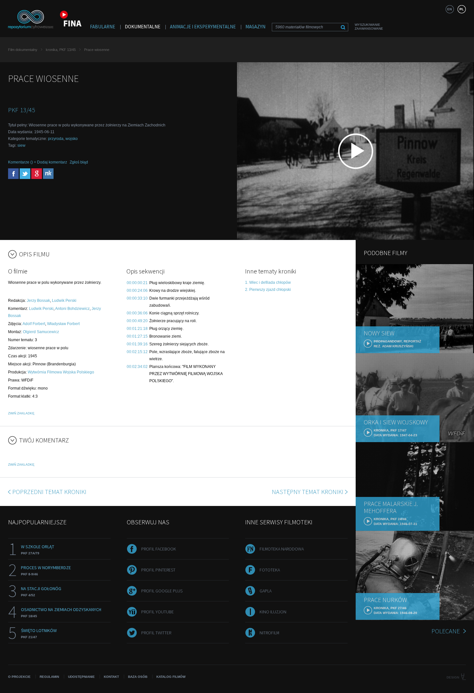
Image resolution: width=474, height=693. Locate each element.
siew (21, 145)
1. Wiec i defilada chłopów (268, 282)
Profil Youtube (157, 612)
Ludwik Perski (64, 300)
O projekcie (19, 676)
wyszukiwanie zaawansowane (369, 26)
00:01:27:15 (137, 336)
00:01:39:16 (137, 344)
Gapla (266, 591)
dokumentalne (142, 27)
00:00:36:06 (137, 313)
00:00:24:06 (137, 290)
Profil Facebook (158, 549)
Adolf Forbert (34, 324)
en (449, 9)
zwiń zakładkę (21, 413)
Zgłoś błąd (79, 162)
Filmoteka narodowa (282, 549)
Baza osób (137, 676)
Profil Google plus (162, 591)
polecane (445, 631)
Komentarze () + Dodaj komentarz (37, 162)
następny (307, 492)
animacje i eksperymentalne (203, 27)
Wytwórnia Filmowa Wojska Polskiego (61, 372)
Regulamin (49, 676)
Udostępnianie (81, 676)
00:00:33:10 (137, 298)
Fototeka (270, 570)
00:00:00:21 (137, 283)
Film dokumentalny (22, 50)
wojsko (71, 138)
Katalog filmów (170, 676)
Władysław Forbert (63, 324)
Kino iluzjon (273, 612)
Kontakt (111, 676)
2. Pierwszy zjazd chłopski (268, 289)
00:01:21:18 (137, 328)
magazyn (255, 27)
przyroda (56, 138)
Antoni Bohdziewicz (72, 308)
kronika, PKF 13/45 (61, 50)
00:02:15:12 (137, 352)
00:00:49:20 (137, 321)
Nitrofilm (269, 633)
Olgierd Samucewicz (41, 332)
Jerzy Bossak (38, 300)
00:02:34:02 (137, 366)
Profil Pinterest (158, 570)
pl (461, 9)
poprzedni (49, 492)
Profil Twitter (156, 633)
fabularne (102, 27)
